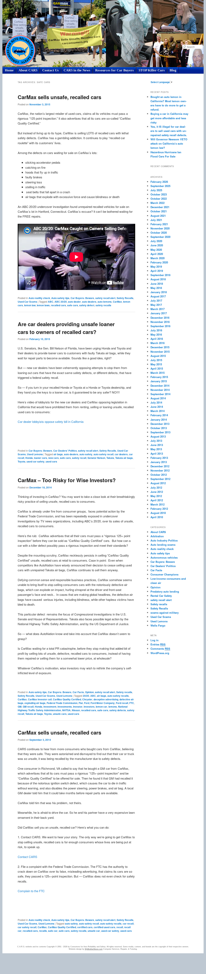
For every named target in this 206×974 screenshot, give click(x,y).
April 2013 (156, 453)
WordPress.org (159, 653)
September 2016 (160, 326)
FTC (131, 703)
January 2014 (158, 419)
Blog (173, 70)
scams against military (164, 612)
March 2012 (157, 504)
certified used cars (104, 927)
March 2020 (157, 258)
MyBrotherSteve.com (94, 949)
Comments (160, 648)
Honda (29, 458)
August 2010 (158, 513)
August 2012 (158, 483)
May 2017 (156, 305)
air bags (58, 454)
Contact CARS (27, 857)
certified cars (85, 927)
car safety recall (27, 927)
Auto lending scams (162, 545)
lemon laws (43, 305)
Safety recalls (124, 692)
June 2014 (156, 407)
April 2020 (156, 254)
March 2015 (157, 373)
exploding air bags (35, 703)
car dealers (121, 454)
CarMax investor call (40, 699)
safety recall (79, 458)
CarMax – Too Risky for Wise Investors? (67, 480)
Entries (158, 644)
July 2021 (156, 220)
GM (20, 706)
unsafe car (94, 931)
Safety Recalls (125, 298)
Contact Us (50, 70)
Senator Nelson (96, 458)
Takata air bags (124, 458)
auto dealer (74, 301)
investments (65, 706)
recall (119, 927)
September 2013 (160, 432)
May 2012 (156, 496)
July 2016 (156, 330)
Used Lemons (35, 454)
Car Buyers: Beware (82, 298)
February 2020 (159, 262)
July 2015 (156, 360)
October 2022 (158, 198)
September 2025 (160, 186)
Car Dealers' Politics (65, 450)
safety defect (86, 305)
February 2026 (159, 182)
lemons (112, 706)
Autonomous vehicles (164, 557)
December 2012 (159, 466)
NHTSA (66, 710)
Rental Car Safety (161, 596)
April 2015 (156, 368)
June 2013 (156, 445)
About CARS (28, 70)
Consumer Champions (164, 574)
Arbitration (157, 536)
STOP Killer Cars (152, 70)
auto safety (85, 454)
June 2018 (156, 284)
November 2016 (160, 322)
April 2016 (156, 339)
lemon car (101, 706)
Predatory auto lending (164, 591)
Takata (110, 458)
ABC (50, 301)
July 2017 (156, 300)
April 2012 (156, 500)
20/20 (86, 696)
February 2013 (159, 458)
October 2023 (158, 194)
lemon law (30, 305)
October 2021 (158, 211)
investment (49, 706)
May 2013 (156, 449)
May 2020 (156, 250)
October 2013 (158, 428)
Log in (154, 640)
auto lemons (105, 301)
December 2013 (159, 424)
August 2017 (158, 296)
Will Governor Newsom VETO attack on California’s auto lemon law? (168, 143)
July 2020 (156, 241)
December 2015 (159, 347)
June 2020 (156, 245)
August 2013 (158, 436)
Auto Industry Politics (164, 540)
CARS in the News (77, 70)
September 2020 (160, 237)
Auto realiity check (39, 298)
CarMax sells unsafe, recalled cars (59, 97)
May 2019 (156, 266)
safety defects (117, 710)
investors (89, 706)
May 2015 (156, 364)
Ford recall (122, 703)
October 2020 (158, 232)
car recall (128, 923)
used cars (51, 461)
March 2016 (157, 343)
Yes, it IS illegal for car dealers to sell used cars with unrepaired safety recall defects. (168, 131)
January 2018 (158, 292)
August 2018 (158, 279)
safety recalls (103, 305)
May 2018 (156, 288)
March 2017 (157, 309)
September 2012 (160, 479)
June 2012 (156, 492)
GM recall (28, 706)
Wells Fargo (157, 625)
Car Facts (78, 692)
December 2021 (159, 207)
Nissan (76, 710)
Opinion (89, 692)
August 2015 (158, 356)
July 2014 (156, 402)
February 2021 (159, 224)
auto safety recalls (118, 696)
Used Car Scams (27, 301)
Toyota (21, 461)
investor (77, 706)
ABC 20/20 (61, 301)
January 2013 (158, 462)
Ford (86, 703)
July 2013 (156, 441)
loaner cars (40, 458)
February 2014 (159, 415)
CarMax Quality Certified (67, 699)
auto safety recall (103, 454)
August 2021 (158, 216)
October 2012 (158, 475)
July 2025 (156, 190)
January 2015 (158, 381)
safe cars (72, 305)
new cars (53, 458)
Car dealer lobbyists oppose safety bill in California (50, 421)
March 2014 (157, 411)
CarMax (117, 301)
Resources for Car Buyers (114, 70)
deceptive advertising (106, 699)
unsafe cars (60, 714)
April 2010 (156, 517)
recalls (43, 931)
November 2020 (160, 228)
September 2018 (160, 275)
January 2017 (158, 313)
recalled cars (58, 305)
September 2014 (160, 394)
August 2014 (158, 398)
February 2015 (159, 377)
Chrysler (87, 699)
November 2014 (160, 390)
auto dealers (89, 301)
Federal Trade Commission (62, 703)
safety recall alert (105, 298)
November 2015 (160, 351)
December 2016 (159, 318)
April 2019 (156, 271)
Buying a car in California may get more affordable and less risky (169, 118)
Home (9, 70)
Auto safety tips (60, 298)
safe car (53, 931)
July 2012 (156, 487)
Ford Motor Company (103, 703)
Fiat (81, 703)
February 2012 (159, 509)
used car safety (35, 461)
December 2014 (159, 385)
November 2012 (160, 470)
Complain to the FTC (31, 891)
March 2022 (157, 203)
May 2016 (156, 334)
